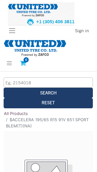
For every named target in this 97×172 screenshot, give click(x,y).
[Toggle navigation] (9, 63)
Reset (48, 102)
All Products (16, 113)
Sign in (82, 30)
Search (48, 92)
